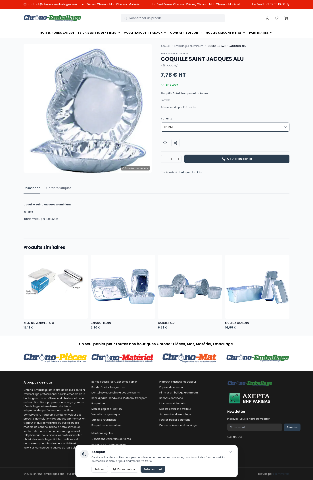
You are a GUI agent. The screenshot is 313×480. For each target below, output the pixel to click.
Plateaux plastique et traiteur (177, 382)
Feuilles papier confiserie (174, 420)
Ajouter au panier (239, 159)
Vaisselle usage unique (105, 414)
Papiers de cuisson (171, 387)
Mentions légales (102, 433)
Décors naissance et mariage (178, 425)
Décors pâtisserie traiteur (175, 409)
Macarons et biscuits (172, 403)
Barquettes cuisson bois (106, 425)
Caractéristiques (58, 188)
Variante (166, 118)
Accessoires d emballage (175, 414)
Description (32, 188)
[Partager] (175, 143)
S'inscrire (292, 427)
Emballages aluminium (188, 46)
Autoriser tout (152, 469)
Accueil (165, 46)
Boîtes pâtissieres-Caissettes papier (114, 382)
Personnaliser (126, 469)
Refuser (100, 469)
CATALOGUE (234, 437)
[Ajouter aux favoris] (165, 143)
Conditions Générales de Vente (111, 439)
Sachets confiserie (171, 398)
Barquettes (98, 403)
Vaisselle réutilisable (103, 420)
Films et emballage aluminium (178, 392)
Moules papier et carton (106, 409)
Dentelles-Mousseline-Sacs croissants (115, 392)
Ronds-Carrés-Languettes (108, 387)
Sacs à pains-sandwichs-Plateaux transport (119, 398)
